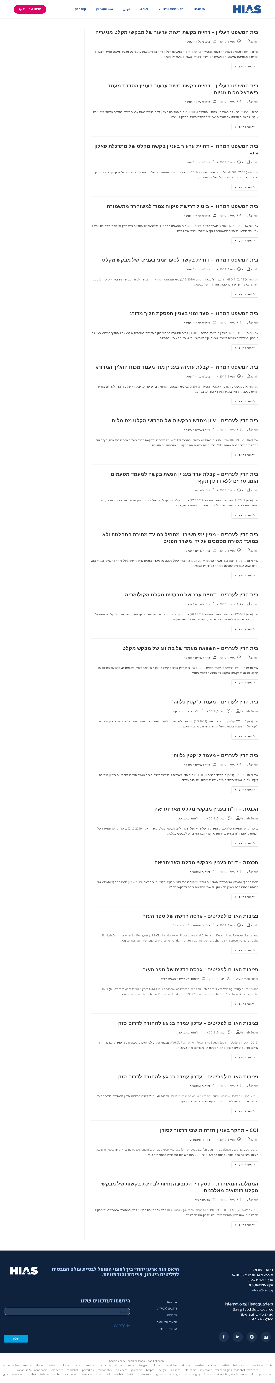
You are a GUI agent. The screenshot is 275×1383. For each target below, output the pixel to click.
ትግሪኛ (144, 9)
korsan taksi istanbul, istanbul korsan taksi (229, 1374)
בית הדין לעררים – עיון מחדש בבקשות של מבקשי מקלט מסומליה (185, 420)
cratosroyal (103, 1374)
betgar (78, 1365)
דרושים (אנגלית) (167, 1308)
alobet (39, 1365)
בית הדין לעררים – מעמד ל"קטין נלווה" (214, 701)
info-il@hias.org (262, 1290)
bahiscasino (240, 1365)
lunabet (31, 1374)
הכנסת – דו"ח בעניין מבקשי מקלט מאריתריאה (206, 808)
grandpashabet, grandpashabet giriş (178, 1374)
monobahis (40, 1370)
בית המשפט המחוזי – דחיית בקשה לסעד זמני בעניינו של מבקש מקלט (180, 259)
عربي (126, 9)
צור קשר (171, 1301)
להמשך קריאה (243, 65)
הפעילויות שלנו (173, 9)
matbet (212, 1365)
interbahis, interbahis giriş (216, 1370)
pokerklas (88, 1370)
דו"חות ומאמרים (189, 818)
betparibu (13, 1365)
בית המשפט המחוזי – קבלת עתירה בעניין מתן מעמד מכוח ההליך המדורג (177, 366)
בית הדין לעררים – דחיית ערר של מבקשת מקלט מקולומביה (191, 594)
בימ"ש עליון (203, 41)
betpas (150, 1370)
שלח (16, 1339)
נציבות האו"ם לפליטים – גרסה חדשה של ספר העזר (200, 915)
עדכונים (172, 1315)
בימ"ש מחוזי (202, 162)
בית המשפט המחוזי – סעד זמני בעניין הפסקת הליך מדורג (193, 313)
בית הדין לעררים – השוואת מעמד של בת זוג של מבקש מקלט (190, 648)
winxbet (186, 1365)
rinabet (52, 1365)
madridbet (171, 1365)
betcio (130, 1374)
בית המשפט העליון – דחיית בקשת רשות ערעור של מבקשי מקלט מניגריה (176, 32)
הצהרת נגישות (168, 1329)
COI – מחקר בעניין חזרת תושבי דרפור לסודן (209, 1130)
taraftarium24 (260, 1365)
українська (104, 9)
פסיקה (189, 41)
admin (254, 41)
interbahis (190, 1370)
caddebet (57, 1370)
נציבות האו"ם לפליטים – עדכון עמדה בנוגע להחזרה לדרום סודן (187, 1023)
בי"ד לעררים (202, 430)
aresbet (27, 1365)
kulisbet (65, 1365)
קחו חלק (80, 9)
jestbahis (136, 1370)
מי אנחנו (199, 9)
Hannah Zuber (249, 711)
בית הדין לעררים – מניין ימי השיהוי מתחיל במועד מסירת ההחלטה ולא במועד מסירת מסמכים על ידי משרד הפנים (180, 537)
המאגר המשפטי (167, 1322)
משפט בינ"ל (179, 925)
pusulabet (16, 1374)
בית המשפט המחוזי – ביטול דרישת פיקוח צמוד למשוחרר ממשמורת (182, 206)
